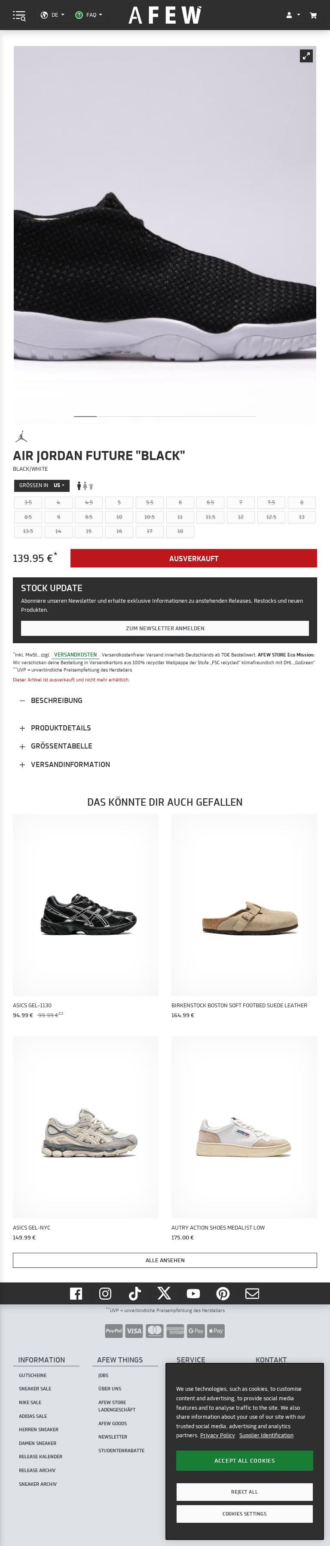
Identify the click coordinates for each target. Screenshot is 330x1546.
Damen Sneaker (37, 1443)
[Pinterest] (224, 1293)
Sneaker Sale (35, 1389)
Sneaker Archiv (38, 1484)
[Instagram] (106, 1293)
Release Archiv (37, 1470)
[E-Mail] (253, 1293)
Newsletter (112, 1437)
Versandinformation (69, 764)
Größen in (39, 485)
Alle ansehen (165, 1260)
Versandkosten (75, 654)
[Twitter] (165, 1293)
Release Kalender (40, 1457)
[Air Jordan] (21, 436)
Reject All (244, 1492)
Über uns (109, 1389)
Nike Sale (30, 1402)
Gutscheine (32, 1375)
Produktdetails (60, 727)
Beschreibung (55, 700)
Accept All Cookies (244, 1460)
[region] (244, 1451)
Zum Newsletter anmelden (165, 628)
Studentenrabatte (121, 1451)
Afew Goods (112, 1423)
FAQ (91, 14)
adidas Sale (33, 1416)
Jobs (103, 1375)
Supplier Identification (266, 1435)
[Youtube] (195, 1293)
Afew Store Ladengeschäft (116, 1406)
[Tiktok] (136, 1293)
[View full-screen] (306, 55)
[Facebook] (77, 1293)
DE (54, 14)
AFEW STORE (165, 15)
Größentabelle (60, 745)
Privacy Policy (217, 1435)
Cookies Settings (244, 1514)
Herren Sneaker (38, 1429)
